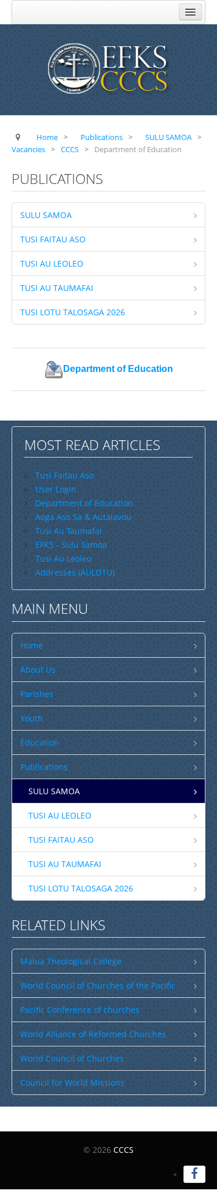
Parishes (36, 693)
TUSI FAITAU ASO (53, 239)
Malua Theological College (71, 961)
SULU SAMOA (46, 214)
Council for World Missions (72, 1082)
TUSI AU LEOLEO (51, 263)
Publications (44, 766)
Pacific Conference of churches (79, 1009)
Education (39, 742)
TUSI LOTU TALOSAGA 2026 (72, 312)
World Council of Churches (72, 1058)
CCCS (123, 1149)
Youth (31, 718)
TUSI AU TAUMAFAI (56, 287)
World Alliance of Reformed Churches (93, 1034)
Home (31, 645)
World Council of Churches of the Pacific (97, 985)
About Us (38, 669)
